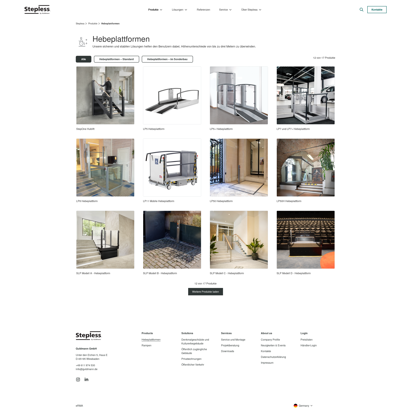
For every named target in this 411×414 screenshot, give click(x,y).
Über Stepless (249, 9)
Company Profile (270, 339)
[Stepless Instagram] (78, 379)
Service (223, 9)
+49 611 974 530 (85, 365)
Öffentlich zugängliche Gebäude (194, 351)
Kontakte (377, 9)
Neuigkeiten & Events (273, 345)
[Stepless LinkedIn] (86, 379)
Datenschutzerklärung (273, 357)
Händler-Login (309, 345)
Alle (83, 59)
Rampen (146, 345)
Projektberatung (230, 345)
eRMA (79, 405)
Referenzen (203, 9)
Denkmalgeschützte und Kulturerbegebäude (195, 341)
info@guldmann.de (86, 369)
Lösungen (177, 9)
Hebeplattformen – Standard (116, 59)
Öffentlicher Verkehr (192, 364)
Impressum (267, 362)
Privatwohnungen (191, 359)
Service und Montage (233, 339)
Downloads (227, 351)
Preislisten (307, 339)
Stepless (80, 23)
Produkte (153, 9)
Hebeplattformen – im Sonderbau (167, 59)
